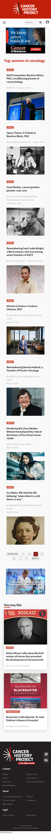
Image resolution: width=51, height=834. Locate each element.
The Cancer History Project (12, 797)
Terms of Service (9, 815)
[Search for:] (25, 22)
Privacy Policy (31, 815)
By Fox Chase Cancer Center (19, 142)
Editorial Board (8, 804)
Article (10, 423)
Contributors (31, 800)
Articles (5, 774)
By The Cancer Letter (16, 261)
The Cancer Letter (9, 800)
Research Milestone (10, 785)
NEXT (34, 559)
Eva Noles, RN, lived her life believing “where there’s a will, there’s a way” (23, 496)
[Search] (40, 22)
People (10, 70)
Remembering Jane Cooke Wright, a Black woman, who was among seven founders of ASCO (25, 251)
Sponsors (30, 797)
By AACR (10, 88)
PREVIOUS (13, 554)
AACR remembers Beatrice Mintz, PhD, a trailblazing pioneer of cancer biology (25, 78)
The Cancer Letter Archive (36, 782)
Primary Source (13, 711)
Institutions (7, 782)
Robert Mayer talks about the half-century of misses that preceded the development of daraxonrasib (25, 656)
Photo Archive (31, 778)
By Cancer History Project (17, 666)
